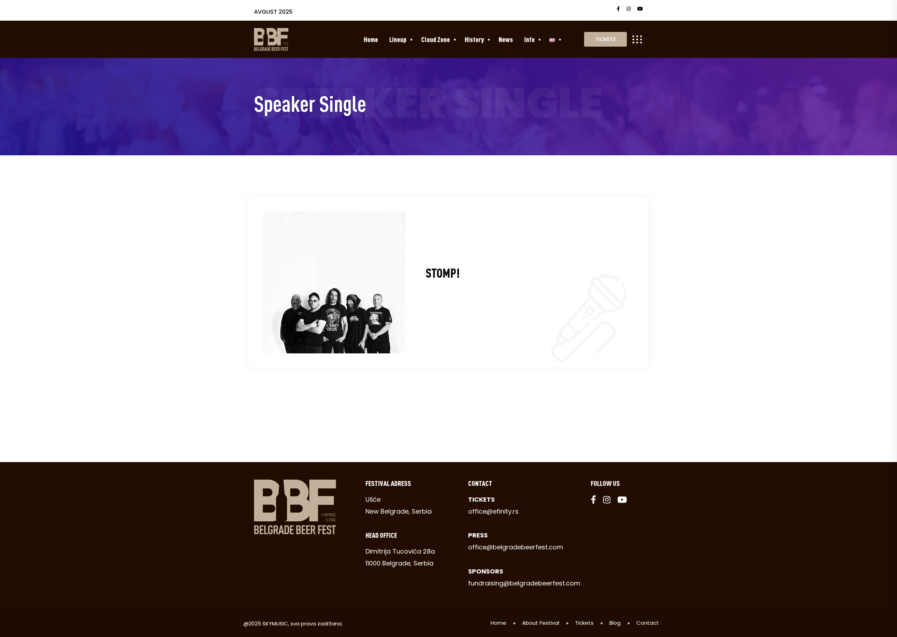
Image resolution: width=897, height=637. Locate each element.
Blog (615, 622)
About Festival (540, 622)
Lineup (397, 39)
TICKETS (605, 39)
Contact (647, 622)
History (474, 39)
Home (371, 39)
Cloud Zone (435, 39)
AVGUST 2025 (273, 12)
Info (529, 39)
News (506, 39)
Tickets (584, 622)
